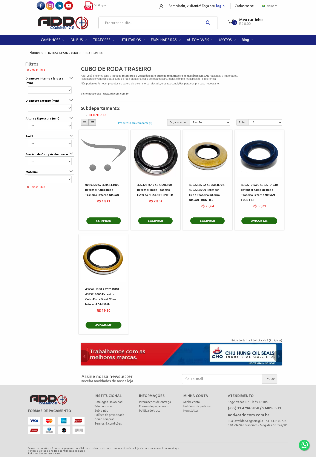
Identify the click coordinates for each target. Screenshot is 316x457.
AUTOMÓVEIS (198, 40)
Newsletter (190, 410)
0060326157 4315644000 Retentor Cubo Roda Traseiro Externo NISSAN (102, 190)
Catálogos (99, 5)
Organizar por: (179, 122)
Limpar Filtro (37, 69)
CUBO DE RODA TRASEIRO (87, 53)
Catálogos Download (109, 402)
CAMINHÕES (51, 40)
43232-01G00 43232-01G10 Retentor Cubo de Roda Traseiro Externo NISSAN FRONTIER (259, 193)
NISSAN (63, 53)
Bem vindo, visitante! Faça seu (197, 6)
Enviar (270, 379)
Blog (246, 40)
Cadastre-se (244, 6)
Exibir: (242, 122)
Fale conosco (103, 406)
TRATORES (102, 40)
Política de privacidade (109, 415)
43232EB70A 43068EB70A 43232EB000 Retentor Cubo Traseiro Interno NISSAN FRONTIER (206, 193)
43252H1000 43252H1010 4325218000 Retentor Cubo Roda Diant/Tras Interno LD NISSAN (102, 297)
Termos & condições (108, 423)
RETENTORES (97, 114)
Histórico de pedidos (197, 406)
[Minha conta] (161, 6)
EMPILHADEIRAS (164, 40)
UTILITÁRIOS (131, 40)
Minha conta (191, 402)
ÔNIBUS (77, 40)
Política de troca (149, 410)
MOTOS (226, 40)
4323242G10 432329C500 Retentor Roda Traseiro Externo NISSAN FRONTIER (155, 190)
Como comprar (104, 419)
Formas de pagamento (154, 406)
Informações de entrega (155, 402)
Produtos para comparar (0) (135, 123)
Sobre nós (101, 410)
